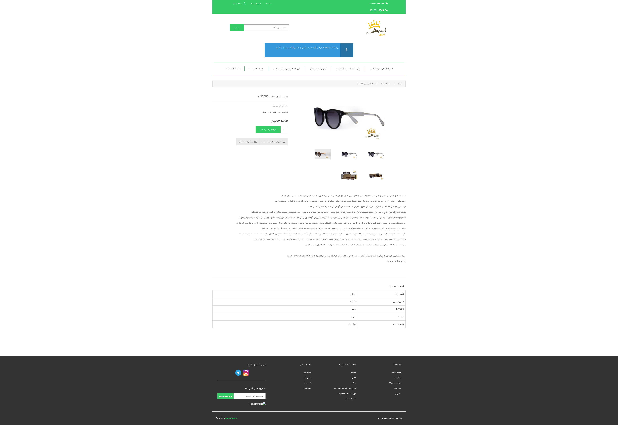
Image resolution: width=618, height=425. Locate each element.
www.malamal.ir (396, 261)
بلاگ (354, 383)
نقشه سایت (396, 372)
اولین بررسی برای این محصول (275, 112)
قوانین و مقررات (395, 383)
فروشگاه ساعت (232, 68)
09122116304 (377, 10)
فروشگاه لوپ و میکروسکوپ (286, 68)
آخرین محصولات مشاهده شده (345, 388)
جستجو (353, 372)
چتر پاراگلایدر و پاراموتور (348, 68)
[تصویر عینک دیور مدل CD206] (376, 154)
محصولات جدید (350, 399)
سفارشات (307, 377)
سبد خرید (307, 388)
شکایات (398, 377)
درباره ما (397, 388)
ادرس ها (307, 383)
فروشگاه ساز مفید (231, 418)
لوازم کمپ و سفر (318, 68)
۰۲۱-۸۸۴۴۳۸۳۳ (376, 3)
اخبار (354, 377)
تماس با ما (397, 393)
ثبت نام (268, 3)
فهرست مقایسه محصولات (346, 393)
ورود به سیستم (256, 3)
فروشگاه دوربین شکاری (381, 68)
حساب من (307, 372)
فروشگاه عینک (256, 68)
